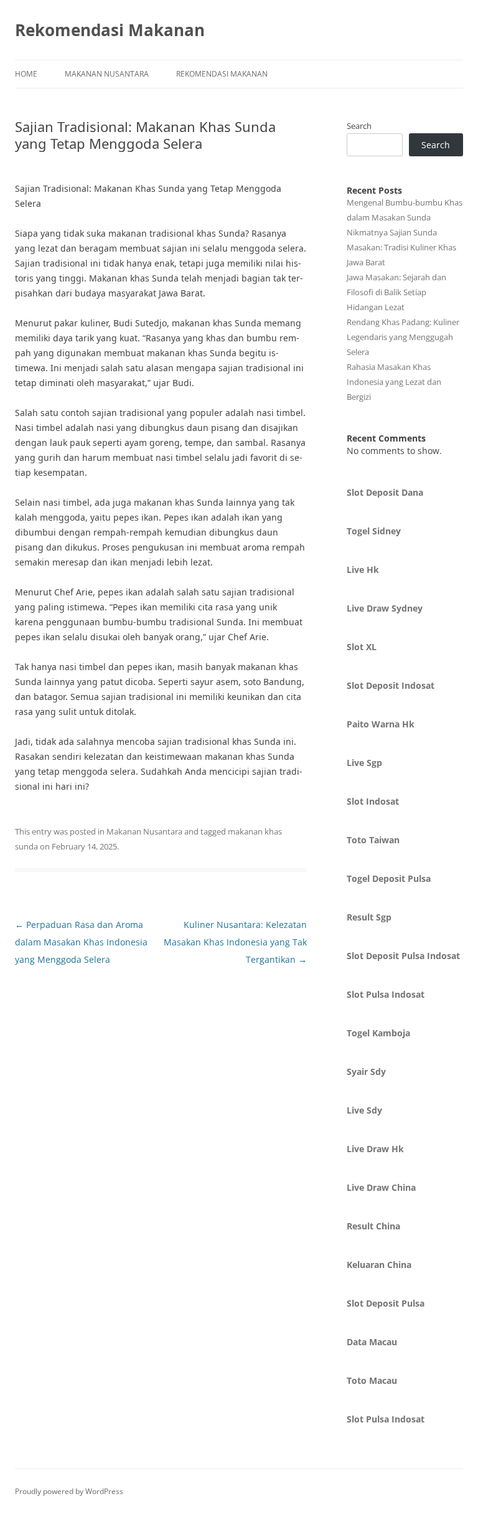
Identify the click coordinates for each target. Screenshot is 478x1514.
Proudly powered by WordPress (69, 1491)
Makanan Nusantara (107, 74)
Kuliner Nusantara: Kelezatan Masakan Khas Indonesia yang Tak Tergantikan (235, 942)
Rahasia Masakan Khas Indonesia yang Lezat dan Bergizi (394, 381)
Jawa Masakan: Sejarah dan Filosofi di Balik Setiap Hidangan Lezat (396, 292)
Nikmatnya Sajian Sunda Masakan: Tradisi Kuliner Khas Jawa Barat (401, 247)
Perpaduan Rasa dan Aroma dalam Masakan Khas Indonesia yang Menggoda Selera (81, 942)
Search (359, 125)
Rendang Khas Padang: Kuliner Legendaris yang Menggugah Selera (403, 336)
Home (26, 74)
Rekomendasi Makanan (110, 30)
